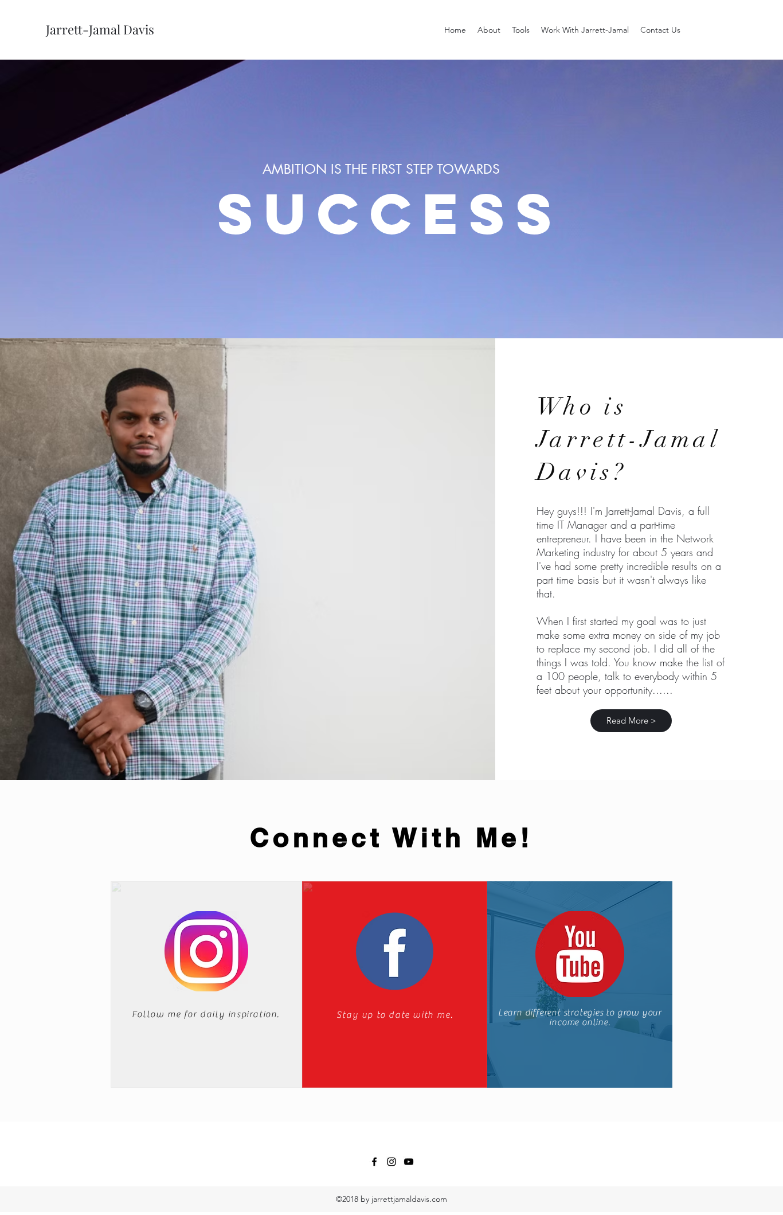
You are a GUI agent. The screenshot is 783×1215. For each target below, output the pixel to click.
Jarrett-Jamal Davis (100, 29)
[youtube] (408, 1161)
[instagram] (391, 1161)
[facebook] (374, 1161)
